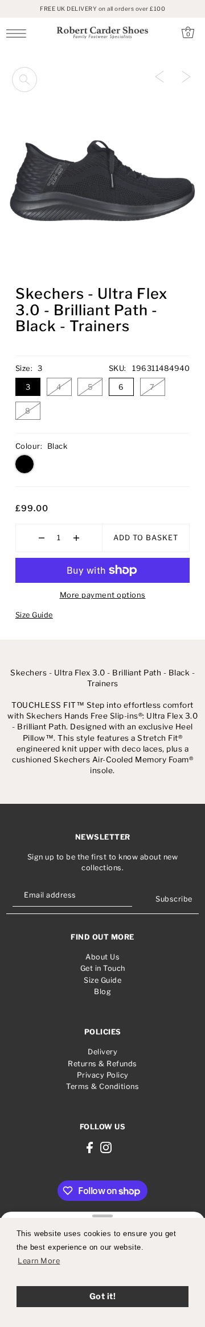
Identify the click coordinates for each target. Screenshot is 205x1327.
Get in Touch (102, 968)
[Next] (186, 76)
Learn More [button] (39, 1261)
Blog (102, 991)
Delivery (102, 1052)
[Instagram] (106, 1147)
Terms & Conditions (102, 1086)
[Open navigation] (19, 32)
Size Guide (34, 615)
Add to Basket (145, 537)
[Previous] (159, 76)
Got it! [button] (102, 1296)
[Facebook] (90, 1147)
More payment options (103, 594)
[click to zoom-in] (24, 79)
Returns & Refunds (102, 1063)
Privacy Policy (103, 1075)
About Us (102, 957)
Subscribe (173, 899)
